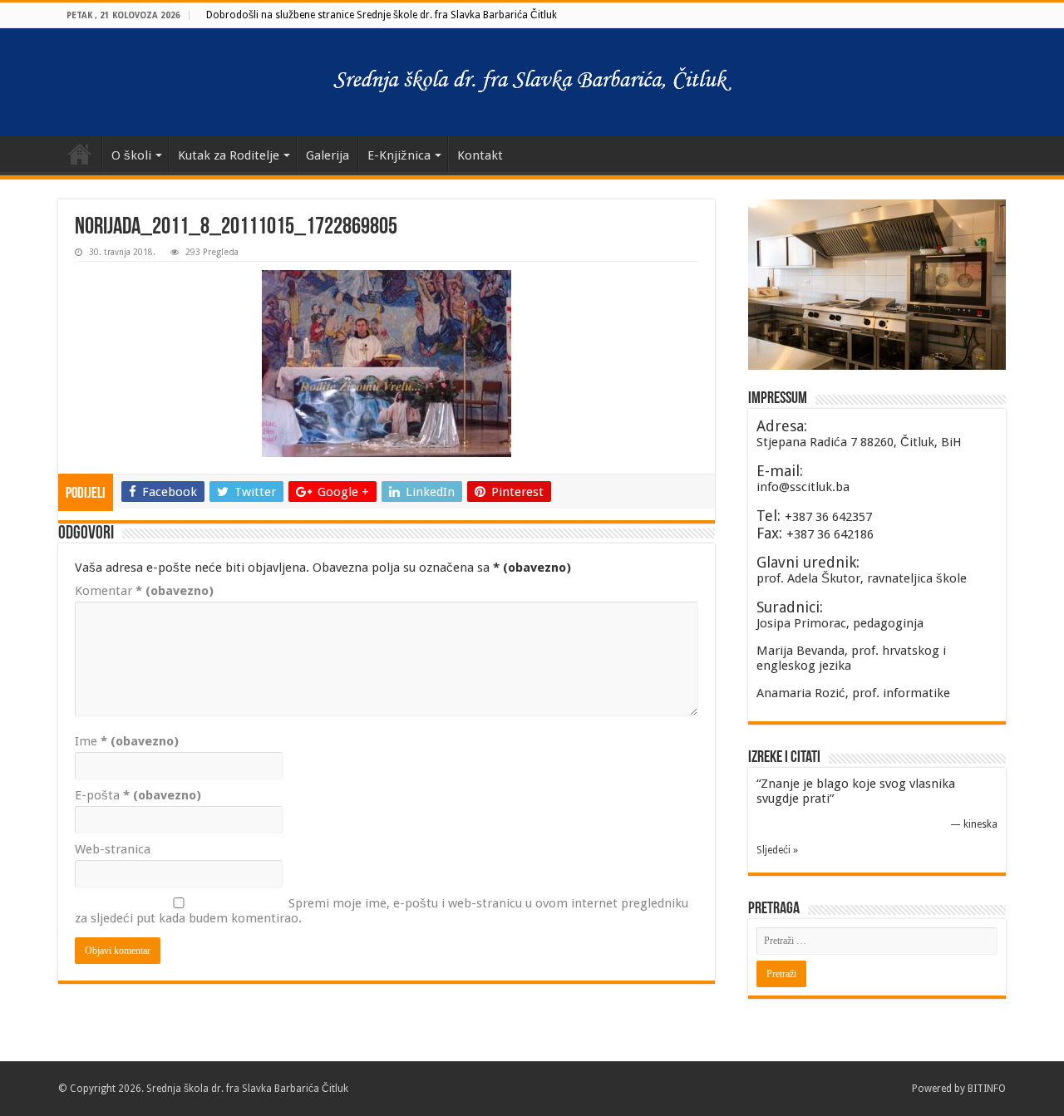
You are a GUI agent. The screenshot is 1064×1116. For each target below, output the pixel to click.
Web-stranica (112, 849)
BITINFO (987, 1088)
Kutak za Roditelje (228, 155)
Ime (127, 741)
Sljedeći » (777, 850)
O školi (131, 155)
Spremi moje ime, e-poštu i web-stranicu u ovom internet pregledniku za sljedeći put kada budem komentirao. (381, 911)
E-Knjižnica (399, 155)
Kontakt (480, 155)
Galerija (327, 155)
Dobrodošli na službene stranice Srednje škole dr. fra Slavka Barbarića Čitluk (381, 15)
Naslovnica (79, 153)
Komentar (144, 590)
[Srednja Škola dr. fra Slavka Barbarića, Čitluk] (532, 82)
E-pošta (138, 795)
